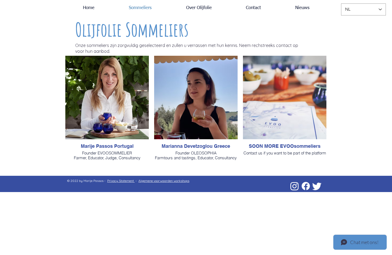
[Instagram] (294, 186)
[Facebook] (305, 186)
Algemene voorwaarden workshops (163, 181)
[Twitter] (316, 186)
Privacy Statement (121, 181)
